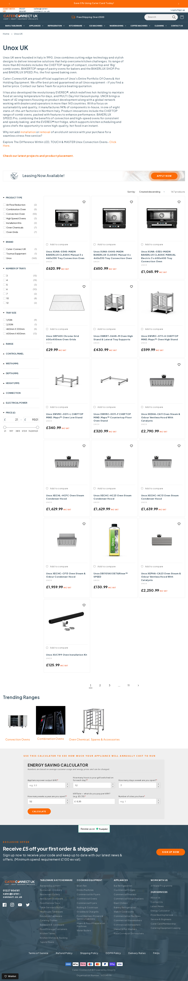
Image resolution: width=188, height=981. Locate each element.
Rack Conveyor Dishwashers (129, 933)
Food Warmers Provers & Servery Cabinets (90, 917)
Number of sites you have (132, 796)
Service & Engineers (161, 919)
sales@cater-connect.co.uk (42, 9)
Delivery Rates (137, 953)
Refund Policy (64, 953)
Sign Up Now (170, 852)
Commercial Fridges (124, 890)
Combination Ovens (50, 738)
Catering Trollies (48, 920)
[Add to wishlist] (84, 202)
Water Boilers (84, 930)
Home (6, 33)
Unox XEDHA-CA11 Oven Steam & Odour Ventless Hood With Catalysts (160, 417)
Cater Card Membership (163, 923)
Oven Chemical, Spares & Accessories (94, 739)
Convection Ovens (17, 739)
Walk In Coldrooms (124, 911)
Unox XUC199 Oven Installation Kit (66, 654)
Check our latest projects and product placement (38, 155)
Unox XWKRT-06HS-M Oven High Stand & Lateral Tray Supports (113, 338)
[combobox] (161, 17)
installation (28, 132)
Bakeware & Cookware (52, 924)
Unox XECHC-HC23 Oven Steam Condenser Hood (113, 497)
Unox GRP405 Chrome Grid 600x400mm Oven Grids (62, 338)
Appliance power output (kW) (43, 780)
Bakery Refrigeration (125, 907)
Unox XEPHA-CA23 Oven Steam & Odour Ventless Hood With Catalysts (161, 576)
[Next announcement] (178, 3)
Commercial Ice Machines (127, 916)
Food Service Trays (50, 903)
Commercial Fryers (87, 903)
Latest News (157, 906)
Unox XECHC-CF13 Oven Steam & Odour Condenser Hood (66, 575)
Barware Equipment (50, 885)
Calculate (39, 811)
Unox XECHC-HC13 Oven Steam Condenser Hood (160, 497)
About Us (155, 897)
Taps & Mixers (47, 942)
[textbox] (12, 419)
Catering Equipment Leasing (166, 928)
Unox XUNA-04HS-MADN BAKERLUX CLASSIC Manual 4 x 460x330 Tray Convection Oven (113, 254)
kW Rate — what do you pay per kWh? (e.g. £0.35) (91, 794)
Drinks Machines (85, 890)
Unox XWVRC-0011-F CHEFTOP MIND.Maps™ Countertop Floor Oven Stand (113, 417)
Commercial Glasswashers (128, 920)
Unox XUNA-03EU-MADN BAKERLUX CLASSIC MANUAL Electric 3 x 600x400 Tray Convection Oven (158, 256)
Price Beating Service (162, 915)
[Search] (174, 17)
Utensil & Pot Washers (125, 929)
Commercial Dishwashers (127, 924)
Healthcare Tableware (51, 911)
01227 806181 (22, 9)
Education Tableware (51, 916)
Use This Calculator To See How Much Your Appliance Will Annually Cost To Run (90, 755)
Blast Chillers (121, 903)
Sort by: (131, 191)
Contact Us (157, 902)
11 (129, 685)
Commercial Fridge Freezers (129, 898)
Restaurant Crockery (51, 890)
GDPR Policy (113, 953)
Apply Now (164, 176)
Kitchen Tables (47, 933)
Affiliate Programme (161, 885)
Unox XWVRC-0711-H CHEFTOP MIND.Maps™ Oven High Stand (159, 338)
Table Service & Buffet (52, 907)
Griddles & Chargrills (88, 911)
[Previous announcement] (9, 3)
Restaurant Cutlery (50, 894)
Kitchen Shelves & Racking (54, 937)
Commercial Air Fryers (88, 894)
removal (45, 132)
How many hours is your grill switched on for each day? (93, 778)
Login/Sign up (178, 10)
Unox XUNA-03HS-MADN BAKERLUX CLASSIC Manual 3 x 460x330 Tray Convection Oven (65, 254)
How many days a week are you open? (138, 780)
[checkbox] (21, 204)
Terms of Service (38, 953)
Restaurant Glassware (51, 898)
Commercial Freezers (125, 894)
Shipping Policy (89, 953)
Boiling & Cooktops (87, 907)
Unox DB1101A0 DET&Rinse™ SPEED (111, 575)
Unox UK (18, 33)
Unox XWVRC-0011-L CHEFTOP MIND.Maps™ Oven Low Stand (64, 416)
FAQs (156, 953)
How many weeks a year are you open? (47, 796)
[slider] (4, 427)
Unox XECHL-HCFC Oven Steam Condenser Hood (65, 497)
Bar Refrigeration (123, 885)
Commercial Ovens (87, 898)
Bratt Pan (82, 885)
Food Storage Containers (53, 929)
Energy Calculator (160, 910)
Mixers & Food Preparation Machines (91, 924)
